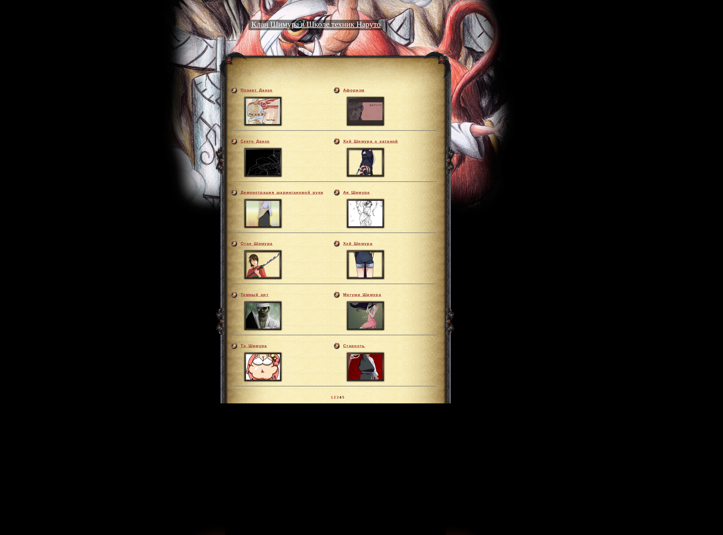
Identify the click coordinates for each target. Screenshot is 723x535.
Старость (354, 345)
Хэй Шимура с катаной (370, 141)
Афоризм (353, 90)
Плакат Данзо (257, 90)
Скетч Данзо (255, 141)
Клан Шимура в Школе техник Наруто (316, 24)
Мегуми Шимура (362, 294)
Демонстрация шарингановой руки (282, 192)
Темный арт (255, 294)
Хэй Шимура (358, 243)
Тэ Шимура (254, 345)
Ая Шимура (356, 192)
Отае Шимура (257, 243)
